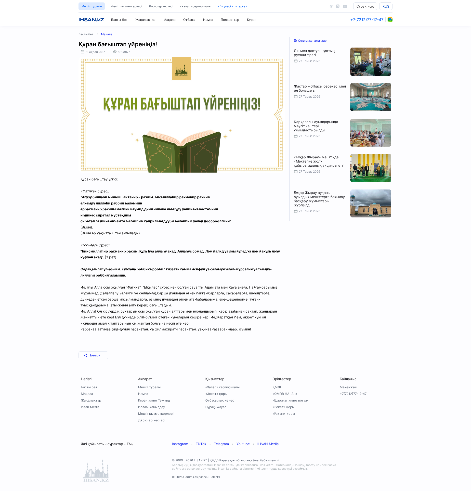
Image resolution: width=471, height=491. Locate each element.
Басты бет (119, 20)
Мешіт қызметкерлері (126, 6)
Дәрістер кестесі (161, 6)
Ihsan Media (90, 407)
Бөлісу (95, 355)
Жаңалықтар (145, 20)
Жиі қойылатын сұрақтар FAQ (107, 444)
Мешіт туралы (91, 6)
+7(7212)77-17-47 (366, 19)
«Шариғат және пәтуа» (291, 400)
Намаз (208, 20)
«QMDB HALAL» (285, 394)
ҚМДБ (277, 387)
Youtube (243, 444)
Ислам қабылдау (151, 407)
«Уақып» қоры (284, 413)
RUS (385, 6)
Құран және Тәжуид (154, 400)
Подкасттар (230, 20)
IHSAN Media (268, 444)
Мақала (169, 20)
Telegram (221, 444)
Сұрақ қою (365, 6)
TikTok (201, 444)
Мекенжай (348, 387)
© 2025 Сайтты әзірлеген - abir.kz (196, 477)
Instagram (180, 444)
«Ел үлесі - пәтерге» (232, 6)
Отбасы (189, 20)
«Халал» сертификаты (195, 6)
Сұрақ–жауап (215, 407)
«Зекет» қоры (216, 394)
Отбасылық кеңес (219, 400)
